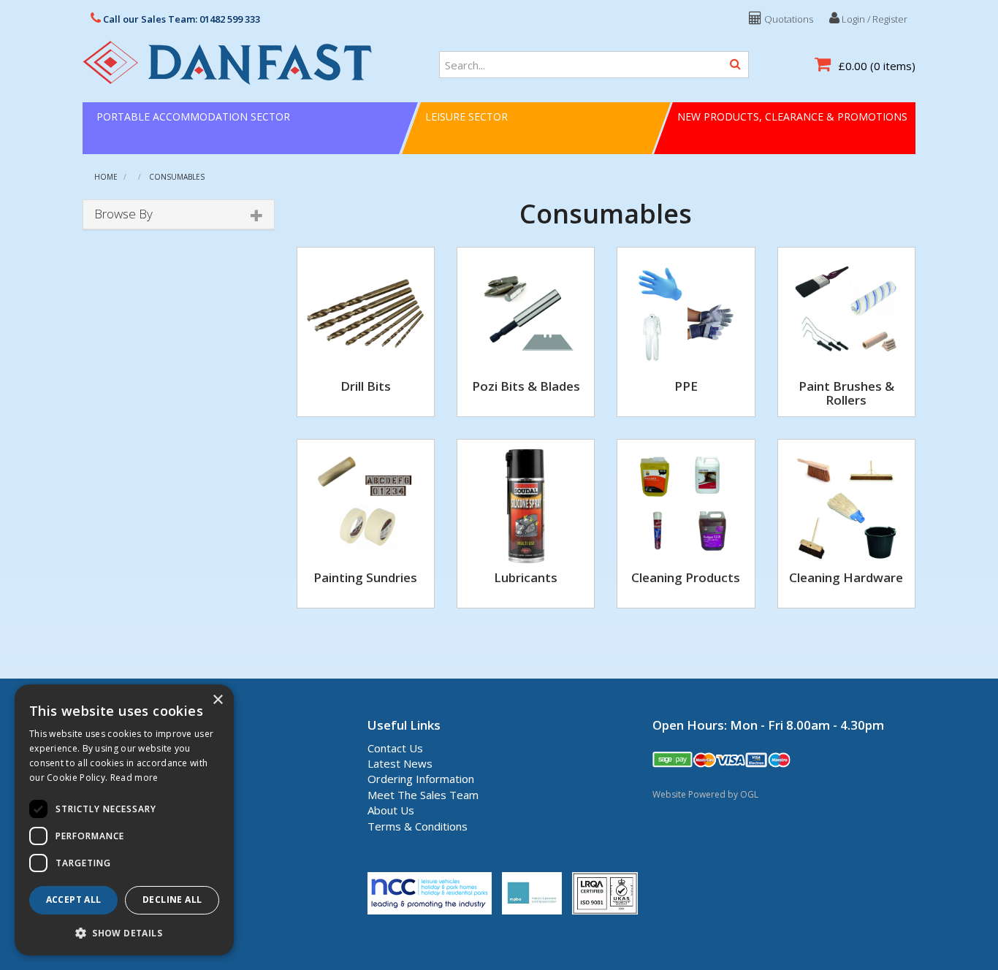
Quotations (787, 19)
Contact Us (395, 748)
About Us (390, 810)
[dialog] (124, 819)
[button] (124, 932)
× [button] (217, 700)
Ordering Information (420, 778)
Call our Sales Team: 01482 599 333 (180, 19)
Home (106, 177)
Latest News (400, 763)
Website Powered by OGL (705, 794)
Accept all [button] (74, 899)
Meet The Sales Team (423, 794)
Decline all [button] (172, 899)
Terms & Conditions (417, 826)
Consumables (177, 177)
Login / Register (873, 19)
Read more (134, 777)
